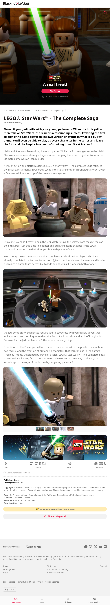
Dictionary (51, 566)
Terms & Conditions (26, 582)
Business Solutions (55, 572)
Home (5, 566)
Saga (5, 572)
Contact (103, 566)
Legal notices (9, 582)
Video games (9, 569)
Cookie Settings (52, 582)
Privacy (40, 582)
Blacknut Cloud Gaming (57, 569)
